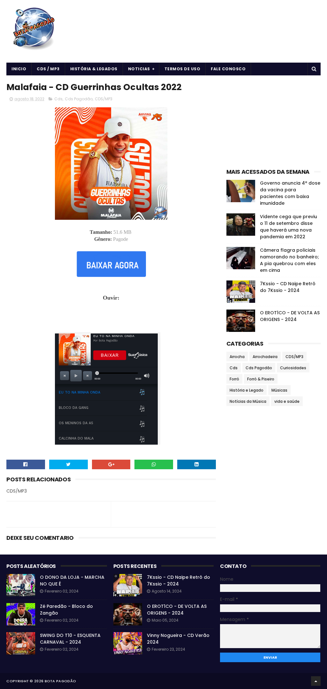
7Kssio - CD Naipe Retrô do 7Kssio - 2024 (288, 287)
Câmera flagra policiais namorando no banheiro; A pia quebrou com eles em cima (289, 260)
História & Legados (94, 69)
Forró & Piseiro (260, 379)
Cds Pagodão (79, 99)
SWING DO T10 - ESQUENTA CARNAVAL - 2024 (70, 638)
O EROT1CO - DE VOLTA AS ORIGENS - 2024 (290, 316)
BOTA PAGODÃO (60, 681)
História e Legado (246, 390)
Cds (58, 99)
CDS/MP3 (103, 99)
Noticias (139, 69)
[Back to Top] (316, 681)
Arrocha (237, 356)
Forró (234, 379)
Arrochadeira (265, 356)
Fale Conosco (228, 69)
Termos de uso (182, 69)
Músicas (279, 390)
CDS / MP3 (48, 69)
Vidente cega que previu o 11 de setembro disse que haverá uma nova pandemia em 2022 (288, 226)
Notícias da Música (248, 401)
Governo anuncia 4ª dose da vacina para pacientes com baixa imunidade (290, 193)
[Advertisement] (111, 316)
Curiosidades (293, 368)
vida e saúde (287, 401)
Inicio (18, 69)
